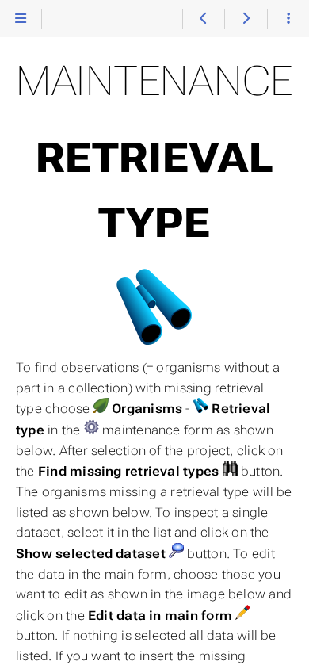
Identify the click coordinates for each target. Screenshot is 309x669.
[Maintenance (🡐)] (203, 19)
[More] (288, 19)
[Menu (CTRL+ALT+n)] (21, 19)
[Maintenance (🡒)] (245, 19)
